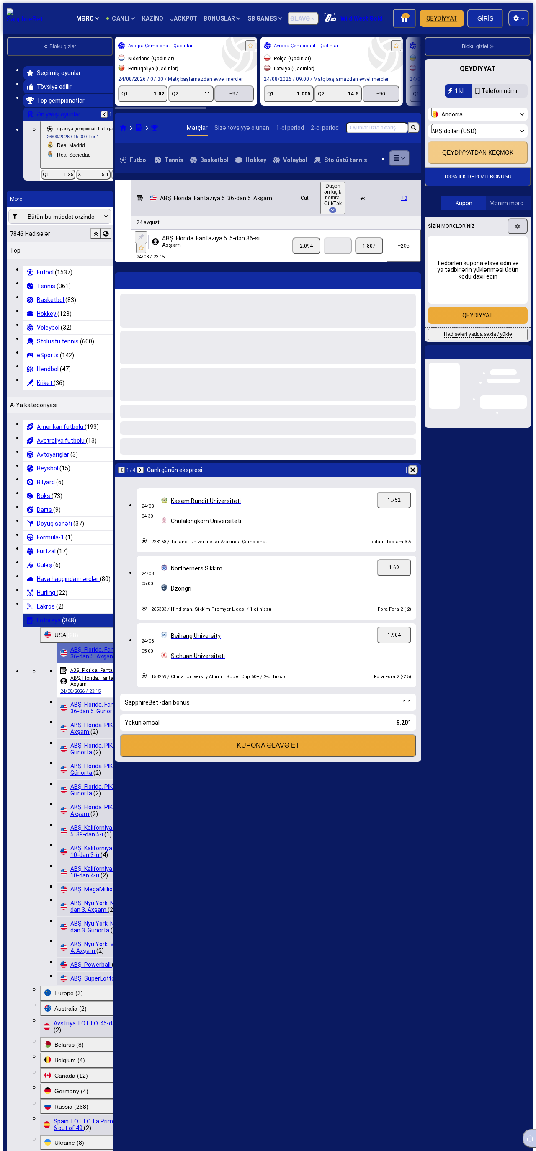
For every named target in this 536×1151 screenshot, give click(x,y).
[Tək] (369, 245)
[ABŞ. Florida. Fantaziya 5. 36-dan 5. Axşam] (154, 127)
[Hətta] (306, 245)
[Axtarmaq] (414, 127)
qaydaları (502, 145)
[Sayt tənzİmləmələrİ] (518, 18)
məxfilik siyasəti (453, 150)
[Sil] (413, 470)
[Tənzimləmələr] (518, 253)
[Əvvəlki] (104, 114)
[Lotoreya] (139, 127)
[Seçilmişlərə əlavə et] (250, 45)
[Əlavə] (399, 158)
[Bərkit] (141, 237)
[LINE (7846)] (123, 127)
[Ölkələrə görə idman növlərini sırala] (105, 233)
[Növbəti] (140, 470)
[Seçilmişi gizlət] (95, 233)
